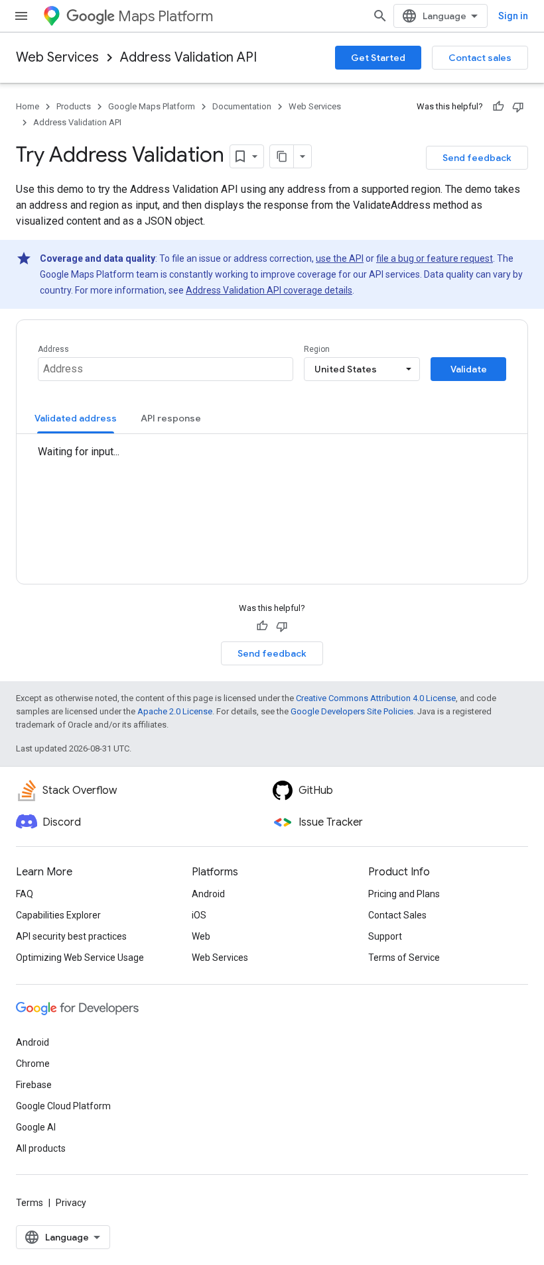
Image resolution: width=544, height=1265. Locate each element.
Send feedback (476, 158)
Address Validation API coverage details (269, 290)
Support (385, 936)
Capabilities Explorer (58, 915)
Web (201, 936)
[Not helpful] (518, 107)
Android (208, 894)
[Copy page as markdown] (282, 156)
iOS (199, 915)
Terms (29, 1202)
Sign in (513, 16)
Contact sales (479, 58)
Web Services (57, 57)
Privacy (71, 1202)
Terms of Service (404, 957)
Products (73, 106)
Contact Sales (397, 915)
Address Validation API (188, 57)
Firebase (34, 1084)
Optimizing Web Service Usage (80, 957)
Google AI (36, 1127)
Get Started (378, 58)
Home (27, 106)
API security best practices (71, 936)
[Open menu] (21, 16)
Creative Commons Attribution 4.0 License (376, 698)
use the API (340, 258)
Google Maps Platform (151, 106)
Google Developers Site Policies (352, 711)
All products (41, 1148)
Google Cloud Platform (63, 1106)
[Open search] (380, 16)
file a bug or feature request (434, 258)
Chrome (33, 1063)
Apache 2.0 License (174, 711)
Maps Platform (165, 16)
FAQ (24, 894)
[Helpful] (498, 107)
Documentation (241, 106)
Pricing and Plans (404, 894)
